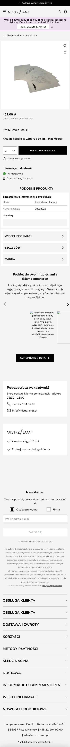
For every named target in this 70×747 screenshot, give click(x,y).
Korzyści (11, 636)
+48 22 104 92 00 (23, 404)
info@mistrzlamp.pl (24, 410)
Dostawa (12, 672)
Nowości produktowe (25, 709)
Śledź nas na (16, 660)
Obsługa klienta (19, 600)
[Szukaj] (60, 11)
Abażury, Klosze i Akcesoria (21, 35)
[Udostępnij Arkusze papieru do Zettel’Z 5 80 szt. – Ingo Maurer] (64, 52)
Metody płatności (20, 648)
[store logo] (20, 11)
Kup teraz (55, 22)
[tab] (35, 600)
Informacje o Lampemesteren (31, 685)
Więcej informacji (18, 236)
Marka (10, 259)
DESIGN (33, 26)
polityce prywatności (52, 585)
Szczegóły (13, 247)
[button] (64, 45)
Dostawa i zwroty (21, 624)
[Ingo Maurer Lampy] (21, 130)
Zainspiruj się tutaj (33, 357)
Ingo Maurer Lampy (46, 202)
